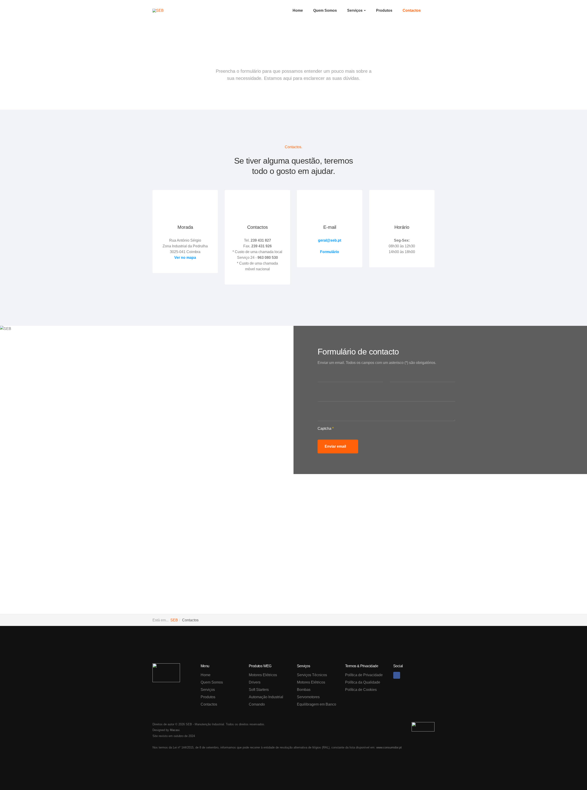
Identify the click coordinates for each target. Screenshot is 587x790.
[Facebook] (396, 675)
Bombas (303, 690)
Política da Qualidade (362, 682)
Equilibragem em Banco (316, 704)
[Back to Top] (573, 776)
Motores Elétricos (263, 675)
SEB (174, 620)
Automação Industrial (266, 697)
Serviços (355, 10)
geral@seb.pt (329, 240)
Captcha (326, 428)
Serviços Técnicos (312, 675)
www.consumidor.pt (389, 747)
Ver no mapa (185, 258)
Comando (257, 704)
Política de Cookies (361, 690)
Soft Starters (259, 690)
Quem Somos (325, 10)
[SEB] (158, 11)
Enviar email (336, 446)
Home (298, 10)
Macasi (175, 730)
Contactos (412, 10)
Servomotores (308, 697)
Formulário (329, 252)
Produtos (384, 10)
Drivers (254, 682)
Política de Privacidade (364, 675)
